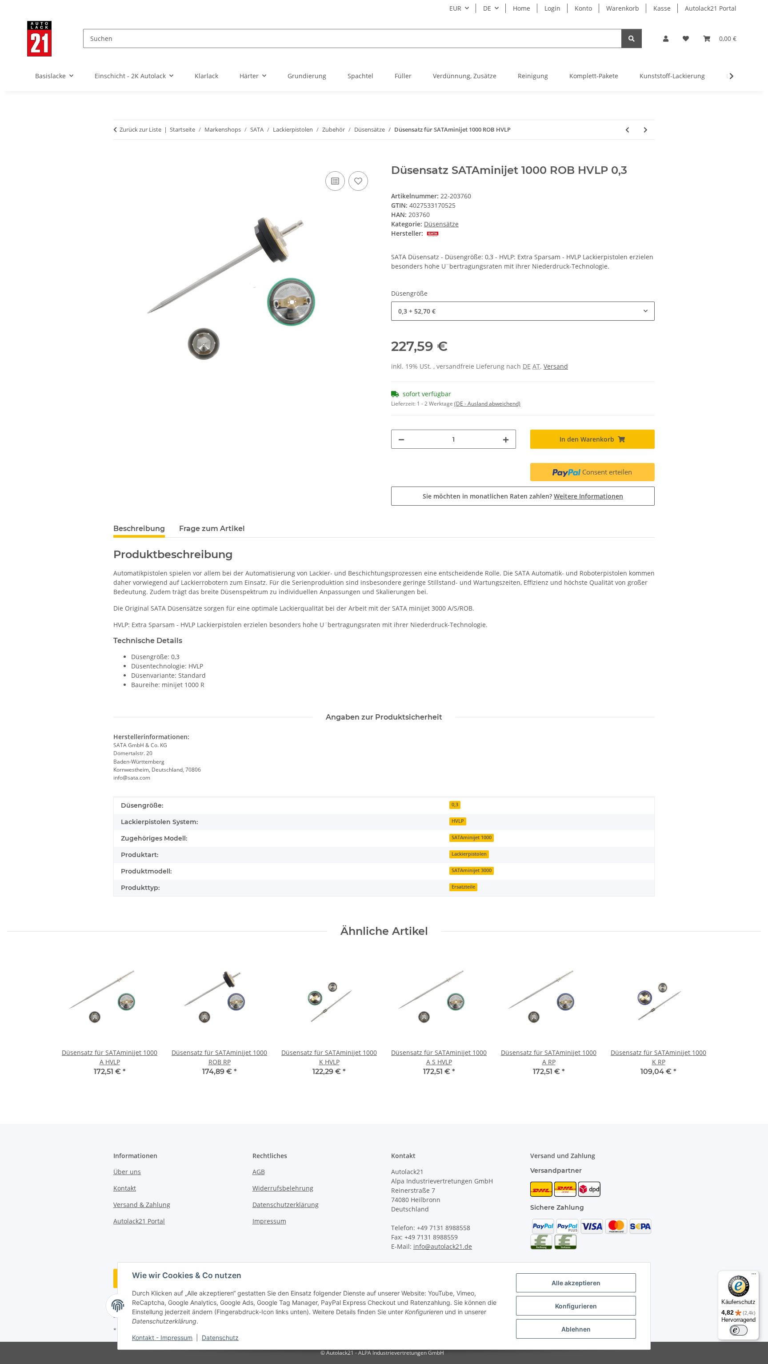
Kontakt (124, 1188)
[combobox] (523, 311)
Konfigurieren (576, 1306)
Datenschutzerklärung (285, 1204)
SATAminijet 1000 (472, 837)
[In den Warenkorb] (120, 159)
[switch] (739, 1330)
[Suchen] (631, 38)
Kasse (662, 8)
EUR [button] (455, 8)
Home (521, 8)
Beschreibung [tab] (139, 528)
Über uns (127, 1171)
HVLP (458, 821)
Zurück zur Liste (140, 129)
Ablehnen (576, 1329)
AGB (258, 1171)
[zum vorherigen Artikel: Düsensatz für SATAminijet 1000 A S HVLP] (627, 129)
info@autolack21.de (442, 1246)
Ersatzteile (463, 887)
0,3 (455, 804)
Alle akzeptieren (576, 1283)
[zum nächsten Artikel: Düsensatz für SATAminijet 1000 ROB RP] (645, 129)
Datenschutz (220, 1337)
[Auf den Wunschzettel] (358, 181)
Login (552, 8)
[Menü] (753, 1276)
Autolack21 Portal (710, 8)
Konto (583, 8)
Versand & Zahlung (141, 1204)
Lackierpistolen (469, 854)
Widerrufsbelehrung (282, 1188)
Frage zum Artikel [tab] (212, 528)
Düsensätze (441, 224)
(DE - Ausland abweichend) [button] (487, 403)
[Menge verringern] (401, 439)
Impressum (269, 1221)
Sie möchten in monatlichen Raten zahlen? (523, 496)
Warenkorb (622, 8)
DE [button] (487, 8)
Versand (556, 366)
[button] (666, 38)
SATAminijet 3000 (472, 870)
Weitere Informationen (588, 496)
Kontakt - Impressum (162, 1337)
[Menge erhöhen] (506, 439)
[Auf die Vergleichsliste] (335, 181)
